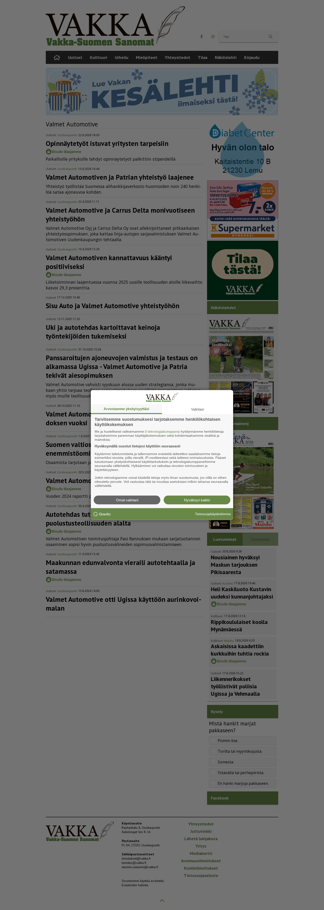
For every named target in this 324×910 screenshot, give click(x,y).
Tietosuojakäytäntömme (213, 514)
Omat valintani (127, 500)
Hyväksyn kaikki (197, 500)
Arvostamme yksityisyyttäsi (126, 409)
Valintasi (197, 409)
